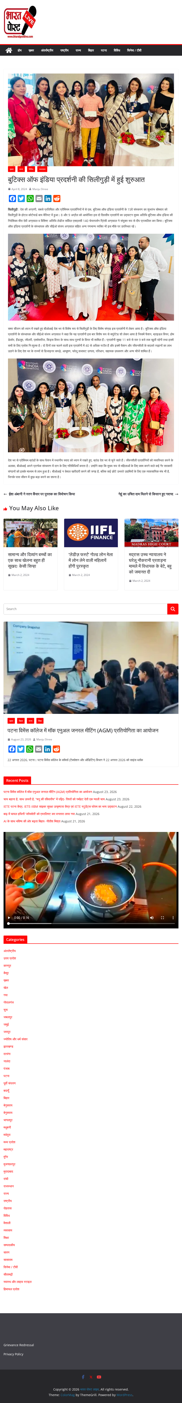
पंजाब (7, 1068)
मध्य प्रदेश (9, 1142)
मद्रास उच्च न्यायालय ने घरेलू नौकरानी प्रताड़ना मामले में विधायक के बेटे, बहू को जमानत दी (150, 563)
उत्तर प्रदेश (10, 958)
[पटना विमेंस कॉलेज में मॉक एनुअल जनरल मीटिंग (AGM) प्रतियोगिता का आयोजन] (91, 668)
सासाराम (8, 1260)
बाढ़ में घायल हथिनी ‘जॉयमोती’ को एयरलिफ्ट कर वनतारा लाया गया (39, 814)
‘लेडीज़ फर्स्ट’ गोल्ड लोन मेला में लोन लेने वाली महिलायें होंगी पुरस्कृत (91, 560)
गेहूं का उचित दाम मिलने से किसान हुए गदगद (146, 494)
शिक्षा (40, 720)
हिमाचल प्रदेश (11, 1289)
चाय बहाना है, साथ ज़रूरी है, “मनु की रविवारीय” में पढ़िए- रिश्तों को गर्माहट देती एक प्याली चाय (54, 799)
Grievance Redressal (19, 1345)
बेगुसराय (8, 1105)
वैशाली (7, 1223)
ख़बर (31, 50)
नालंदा (7, 1061)
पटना (104, 50)
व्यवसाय (42, 169)
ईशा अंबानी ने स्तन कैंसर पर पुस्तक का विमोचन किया (42, 494)
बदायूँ (6, 1090)
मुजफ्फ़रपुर (9, 1164)
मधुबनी (7, 1127)
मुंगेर (6, 1157)
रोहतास (8, 1208)
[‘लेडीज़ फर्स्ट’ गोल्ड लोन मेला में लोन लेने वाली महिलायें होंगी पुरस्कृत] (91, 521)
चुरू (6, 1010)
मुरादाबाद (8, 1171)
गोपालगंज (9, 1002)
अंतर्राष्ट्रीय (47, 50)
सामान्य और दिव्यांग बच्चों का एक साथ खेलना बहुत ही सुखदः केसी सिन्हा (30, 560)
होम (20, 50)
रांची (6, 1179)
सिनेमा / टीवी (134, 50)
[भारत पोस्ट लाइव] (9, 50)
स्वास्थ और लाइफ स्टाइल (18, 1282)
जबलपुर (8, 1017)
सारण (7, 1252)
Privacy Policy (13, 1354)
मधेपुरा (7, 1135)
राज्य (78, 50)
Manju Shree (40, 189)
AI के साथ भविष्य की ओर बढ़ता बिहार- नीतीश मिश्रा (32, 821)
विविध (117, 50)
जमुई (6, 1024)
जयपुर (7, 1032)
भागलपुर (8, 1120)
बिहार (91, 50)
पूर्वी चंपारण (10, 1083)
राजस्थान (9, 1186)
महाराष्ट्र (8, 1149)
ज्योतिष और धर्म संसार (16, 1039)
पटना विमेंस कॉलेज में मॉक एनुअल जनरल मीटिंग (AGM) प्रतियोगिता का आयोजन (83, 730)
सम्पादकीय (9, 1245)
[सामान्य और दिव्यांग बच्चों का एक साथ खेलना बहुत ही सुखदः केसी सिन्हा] (30, 521)
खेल (6, 987)
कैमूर (6, 973)
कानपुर (7, 965)
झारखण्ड (8, 1046)
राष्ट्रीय (64, 50)
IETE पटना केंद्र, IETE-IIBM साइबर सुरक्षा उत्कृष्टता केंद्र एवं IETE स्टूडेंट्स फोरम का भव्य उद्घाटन (60, 806)
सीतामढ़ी (8, 1274)
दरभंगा (7, 1054)
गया (6, 995)
